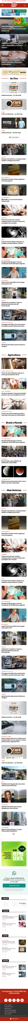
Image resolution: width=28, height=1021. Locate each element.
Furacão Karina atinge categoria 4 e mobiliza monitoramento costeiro (12, 242)
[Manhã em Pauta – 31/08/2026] (14, 87)
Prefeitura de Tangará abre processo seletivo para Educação (13, 784)
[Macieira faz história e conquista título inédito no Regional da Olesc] (14, 149)
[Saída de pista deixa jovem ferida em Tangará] (14, 335)
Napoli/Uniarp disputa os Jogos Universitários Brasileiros (11, 830)
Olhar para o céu (5, 479)
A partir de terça (5, 920)
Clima (2, 239)
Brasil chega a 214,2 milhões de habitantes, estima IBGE (11, 461)
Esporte (3, 157)
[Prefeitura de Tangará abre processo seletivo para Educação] (14, 773)
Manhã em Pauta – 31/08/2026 (11, 95)
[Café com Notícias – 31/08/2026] (14, 104)
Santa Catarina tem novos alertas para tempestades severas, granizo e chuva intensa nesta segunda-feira (13, 740)
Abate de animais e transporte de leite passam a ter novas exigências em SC (13, 394)
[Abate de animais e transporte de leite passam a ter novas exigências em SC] (14, 383)
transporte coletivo (7, 322)
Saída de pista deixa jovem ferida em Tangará (13, 697)
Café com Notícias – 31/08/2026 (11, 114)
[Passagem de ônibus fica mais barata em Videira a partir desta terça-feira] (14, 314)
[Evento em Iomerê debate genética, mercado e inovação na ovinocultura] (14, 404)
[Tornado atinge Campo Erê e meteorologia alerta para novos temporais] (14, 25)
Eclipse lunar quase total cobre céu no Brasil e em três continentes (13, 482)
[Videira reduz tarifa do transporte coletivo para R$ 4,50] (14, 911)
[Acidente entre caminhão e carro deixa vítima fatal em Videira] (14, 42)
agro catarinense (6, 391)
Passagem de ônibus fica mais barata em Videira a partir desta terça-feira (13, 325)
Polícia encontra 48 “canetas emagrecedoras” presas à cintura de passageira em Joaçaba (13, 221)
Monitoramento (5, 177)
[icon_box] (14, 1019)
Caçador (3, 943)
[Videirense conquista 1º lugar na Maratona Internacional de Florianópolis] (14, 293)
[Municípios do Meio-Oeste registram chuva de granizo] (14, 169)
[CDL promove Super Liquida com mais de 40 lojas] (14, 934)
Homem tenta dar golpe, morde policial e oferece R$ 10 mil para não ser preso (12, 899)
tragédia (4, 41)
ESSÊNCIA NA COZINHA (6, 850)
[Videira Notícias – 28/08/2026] (14, 123)
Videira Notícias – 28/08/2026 (11, 132)
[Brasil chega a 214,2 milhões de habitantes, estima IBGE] (14, 451)
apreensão (4, 217)
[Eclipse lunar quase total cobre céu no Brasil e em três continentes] (14, 471)
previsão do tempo (6, 736)
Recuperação (4, 280)
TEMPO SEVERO (4, 24)
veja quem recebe (5, 260)
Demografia (4, 459)
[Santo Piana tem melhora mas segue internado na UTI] (14, 272)
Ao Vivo (14, 78)
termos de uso (8, 1005)
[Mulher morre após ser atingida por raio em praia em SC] (14, 864)
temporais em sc (5, 55)
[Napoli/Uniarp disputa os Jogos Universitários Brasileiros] (14, 818)
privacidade (14, 1005)
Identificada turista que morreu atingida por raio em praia (11, 807)
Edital (3, 782)
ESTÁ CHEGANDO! (5, 197)
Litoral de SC (4, 804)
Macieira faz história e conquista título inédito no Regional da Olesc (13, 159)
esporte (3, 300)
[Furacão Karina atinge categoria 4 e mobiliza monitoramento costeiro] (14, 232)
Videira (3, 112)
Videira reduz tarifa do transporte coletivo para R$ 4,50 (12, 923)
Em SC (2, 895)
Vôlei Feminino (5, 827)
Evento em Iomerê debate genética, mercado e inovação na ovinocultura (13, 414)
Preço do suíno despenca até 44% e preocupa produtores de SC (12, 373)
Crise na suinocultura (7, 371)
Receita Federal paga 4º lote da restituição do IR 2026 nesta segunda (13, 262)
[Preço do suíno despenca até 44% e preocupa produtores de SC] (14, 363)
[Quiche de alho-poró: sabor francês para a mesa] (14, 841)
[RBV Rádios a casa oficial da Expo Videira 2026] (14, 190)
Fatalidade (4, 873)
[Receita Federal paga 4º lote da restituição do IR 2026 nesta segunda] (14, 252)
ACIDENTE (3, 342)
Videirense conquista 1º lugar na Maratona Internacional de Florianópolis (11, 304)
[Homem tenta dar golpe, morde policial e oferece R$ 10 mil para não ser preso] (14, 887)
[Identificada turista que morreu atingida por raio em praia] (14, 796)
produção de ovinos (6, 411)
